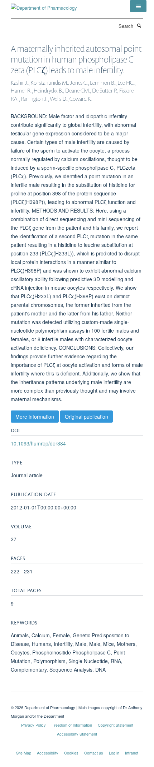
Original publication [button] (86, 416)
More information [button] (34, 416)
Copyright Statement (115, 725)
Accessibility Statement (77, 734)
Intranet (131, 753)
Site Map (23, 753)
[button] (138, 6)
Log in (114, 753)
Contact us (93, 753)
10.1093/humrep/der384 (38, 443)
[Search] (139, 25)
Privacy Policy (33, 725)
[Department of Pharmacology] (44, 5)
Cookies (71, 753)
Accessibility (47, 753)
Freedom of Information (72, 725)
